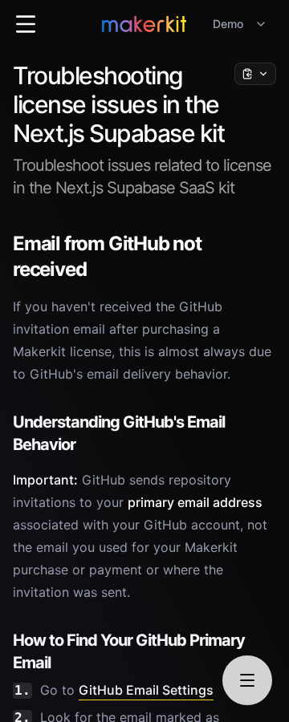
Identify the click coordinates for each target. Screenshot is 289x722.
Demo (228, 23)
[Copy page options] (255, 74)
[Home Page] (144, 24)
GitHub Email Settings (146, 690)
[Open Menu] (26, 24)
